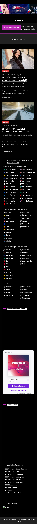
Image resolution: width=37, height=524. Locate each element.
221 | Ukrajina (10, 192)
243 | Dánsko (10, 187)
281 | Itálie (9, 181)
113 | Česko (26, 175)
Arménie (25, 252)
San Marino (26, 227)
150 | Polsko (10, 201)
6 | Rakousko (27, 198)
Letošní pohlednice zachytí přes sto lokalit (17, 130)
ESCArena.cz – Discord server (16, 469)
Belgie (7, 215)
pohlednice (5, 144)
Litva (7, 227)
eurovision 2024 (11, 91)
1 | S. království (28, 201)
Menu (20, 20)
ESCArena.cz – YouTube (13, 482)
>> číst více (6, 98)
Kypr (7, 267)
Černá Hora (26, 215)
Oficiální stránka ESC (13, 493)
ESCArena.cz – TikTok (13, 480)
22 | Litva (25, 192)
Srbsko (8, 241)
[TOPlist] (6, 507)
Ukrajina (19, 144)
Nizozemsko (26, 287)
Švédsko (8, 238)
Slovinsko (25, 295)
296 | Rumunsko (11, 175)
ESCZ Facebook (11, 485)
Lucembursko (27, 261)
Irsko (7, 290)
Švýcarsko (26, 264)
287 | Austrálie (11, 178)
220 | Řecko (10, 195)
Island (7, 292)
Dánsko (8, 264)
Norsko (8, 272)
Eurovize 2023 (22, 142)
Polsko (8, 232)
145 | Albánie (10, 204)
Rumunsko (9, 275)
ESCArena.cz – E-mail (12, 472)
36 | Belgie (26, 190)
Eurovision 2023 (11, 142)
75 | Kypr (25, 184)
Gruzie (24, 221)
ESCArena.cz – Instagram (14, 477)
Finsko (8, 218)
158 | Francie (10, 198)
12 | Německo (27, 195)
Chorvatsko (10, 221)
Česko (7, 261)
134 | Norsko (27, 169)
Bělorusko (9, 287)
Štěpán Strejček (16, 74)
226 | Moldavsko (11, 190)
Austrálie (9, 255)
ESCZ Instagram (11, 488)
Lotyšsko (25, 258)
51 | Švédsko (27, 187)
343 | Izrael (9, 172)
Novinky (5, 71)
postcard (14, 93)
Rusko (24, 290)
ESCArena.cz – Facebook (14, 474)
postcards (21, 93)
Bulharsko (9, 258)
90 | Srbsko (26, 178)
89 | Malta (26, 181)
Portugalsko (26, 224)
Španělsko (26, 298)
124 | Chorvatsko (28, 172)
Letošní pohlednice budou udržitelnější (14, 79)
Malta (7, 270)
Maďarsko (9, 295)
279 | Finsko (10, 184)
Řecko (7, 235)
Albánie (8, 252)
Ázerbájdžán (26, 255)
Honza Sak (14, 126)
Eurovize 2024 (22, 91)
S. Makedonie (27, 292)
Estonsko (25, 218)
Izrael (7, 224)
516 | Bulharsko (11, 169)
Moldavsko (9, 230)
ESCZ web (9, 490)
